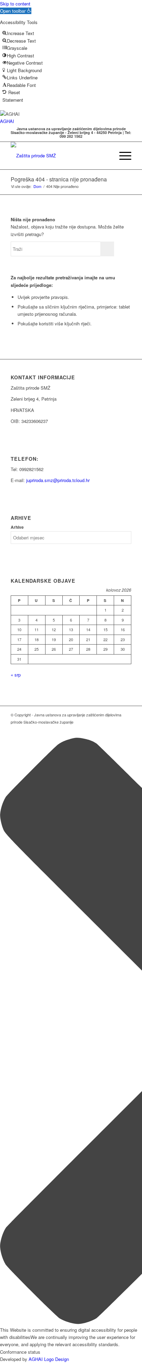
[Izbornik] (121, 155)
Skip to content (15, 3)
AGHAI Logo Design (49, 1359)
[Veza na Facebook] (126, 729)
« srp (16, 674)
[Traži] (105, 155)
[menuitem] (105, 155)
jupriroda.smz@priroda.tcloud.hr (58, 480)
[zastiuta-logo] (59, 155)
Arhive (17, 527)
